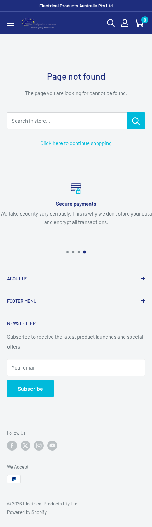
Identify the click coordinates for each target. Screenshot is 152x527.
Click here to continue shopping (76, 143)
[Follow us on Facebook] (12, 446)
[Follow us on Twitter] (25, 446)
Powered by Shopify (27, 512)
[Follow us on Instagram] (39, 446)
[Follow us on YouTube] (52, 446)
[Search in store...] (136, 120)
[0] (139, 23)
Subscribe (30, 388)
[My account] (124, 23)
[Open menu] (10, 23)
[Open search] (111, 23)
